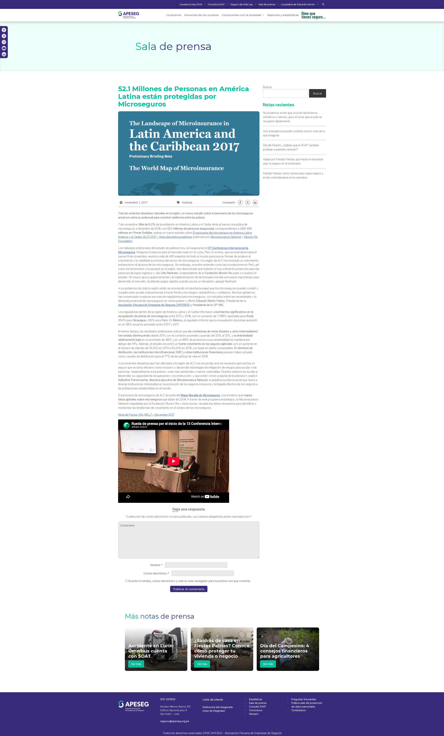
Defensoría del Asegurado (218, 707)
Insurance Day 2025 (191, 4)
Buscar (267, 87)
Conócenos (173, 15)
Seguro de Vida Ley (241, 4)
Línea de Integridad (214, 710)
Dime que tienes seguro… (313, 15)
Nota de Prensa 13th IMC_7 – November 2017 (146, 414)
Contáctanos (298, 710)
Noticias (187, 202)
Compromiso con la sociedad (241, 15)
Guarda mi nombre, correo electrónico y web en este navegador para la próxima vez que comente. (189, 581)
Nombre (156, 565)
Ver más (136, 664)
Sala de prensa (266, 4)
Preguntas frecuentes (303, 699)
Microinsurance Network (226, 237)
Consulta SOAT (216, 4)
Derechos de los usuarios (201, 15)
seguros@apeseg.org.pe (174, 721)
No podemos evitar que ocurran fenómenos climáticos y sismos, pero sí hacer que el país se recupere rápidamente (292, 117)
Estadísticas (255, 699)
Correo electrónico (156, 573)
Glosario (253, 713)
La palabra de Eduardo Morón (298, 4)
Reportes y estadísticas (283, 15)
